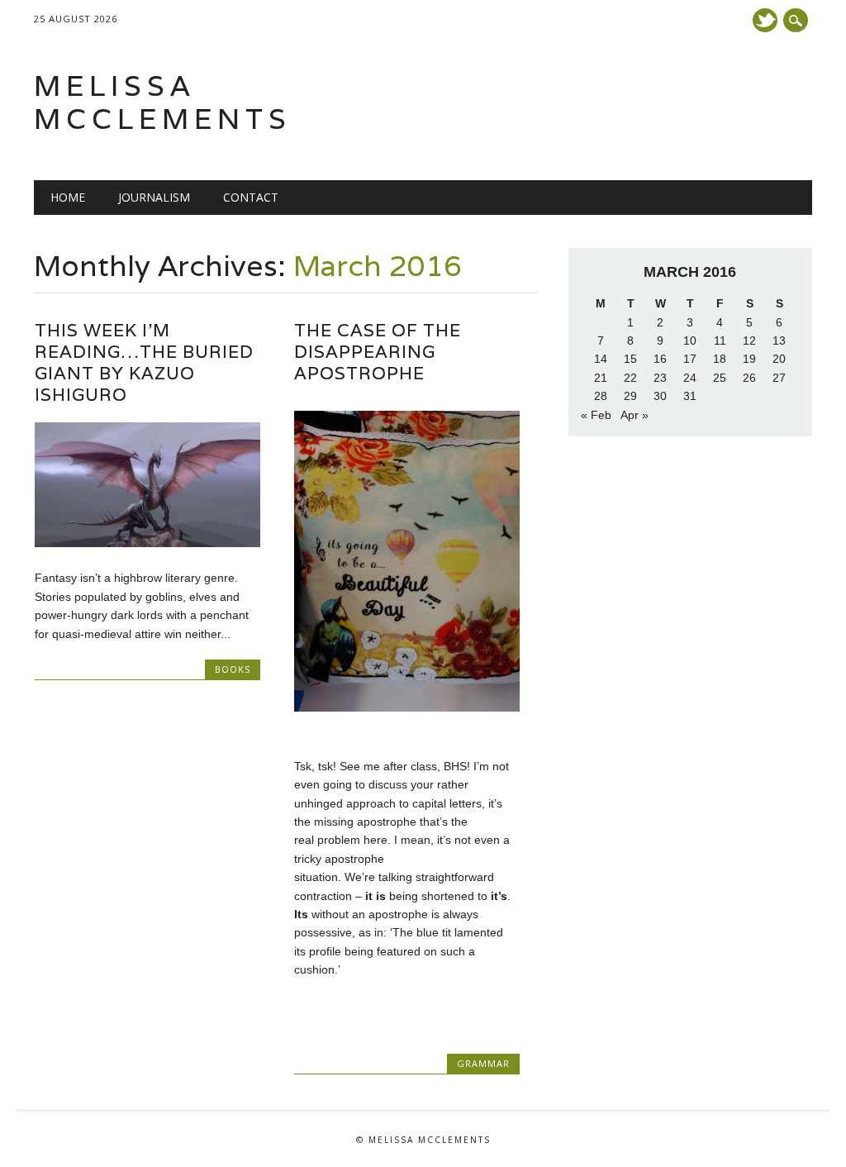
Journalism (154, 197)
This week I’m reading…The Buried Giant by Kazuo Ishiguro (144, 362)
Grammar (483, 1063)
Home (67, 197)
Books (232, 669)
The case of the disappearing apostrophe (377, 351)
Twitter (765, 20)
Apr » (634, 415)
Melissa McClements (163, 102)
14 (600, 358)
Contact (250, 197)
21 (600, 377)
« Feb (596, 415)
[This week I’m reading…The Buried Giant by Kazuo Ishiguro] (147, 543)
